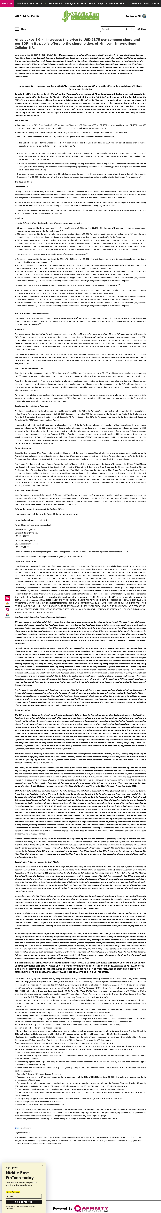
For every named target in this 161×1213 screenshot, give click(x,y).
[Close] (43, 1165)
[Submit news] (7, 598)
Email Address (13, 1192)
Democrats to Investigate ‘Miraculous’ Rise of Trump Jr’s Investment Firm (87, 3)
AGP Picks (7, 3)
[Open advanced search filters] (132, 29)
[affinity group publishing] (7, 609)
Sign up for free (23, 1201)
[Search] (127, 29)
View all (155, 3)
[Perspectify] (7, 604)
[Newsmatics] (7, 615)
